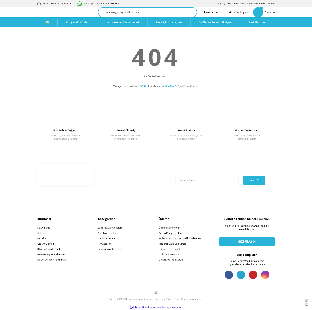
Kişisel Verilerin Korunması (51, 259)
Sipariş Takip (224, 3)
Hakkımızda (43, 227)
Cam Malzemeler (107, 238)
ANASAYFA (170, 86)
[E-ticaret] (155, 307)
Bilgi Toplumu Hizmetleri (50, 249)
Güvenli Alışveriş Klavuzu (51, 254)
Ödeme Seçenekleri (169, 227)
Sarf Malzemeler (107, 233)
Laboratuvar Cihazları (110, 227)
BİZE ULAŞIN (247, 242)
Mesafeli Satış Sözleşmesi (173, 243)
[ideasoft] (137, 307)
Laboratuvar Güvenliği (110, 249)
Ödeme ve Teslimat (169, 249)
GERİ (143, 86)
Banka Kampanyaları (170, 233)
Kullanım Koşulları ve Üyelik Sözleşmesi (180, 238)
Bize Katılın (239, 3)
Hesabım (42, 238)
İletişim (271, 3)
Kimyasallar (104, 243)
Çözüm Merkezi (45, 243)
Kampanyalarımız (256, 3)
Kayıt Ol (254, 180)
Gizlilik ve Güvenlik (169, 254)
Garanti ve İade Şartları (171, 259)
